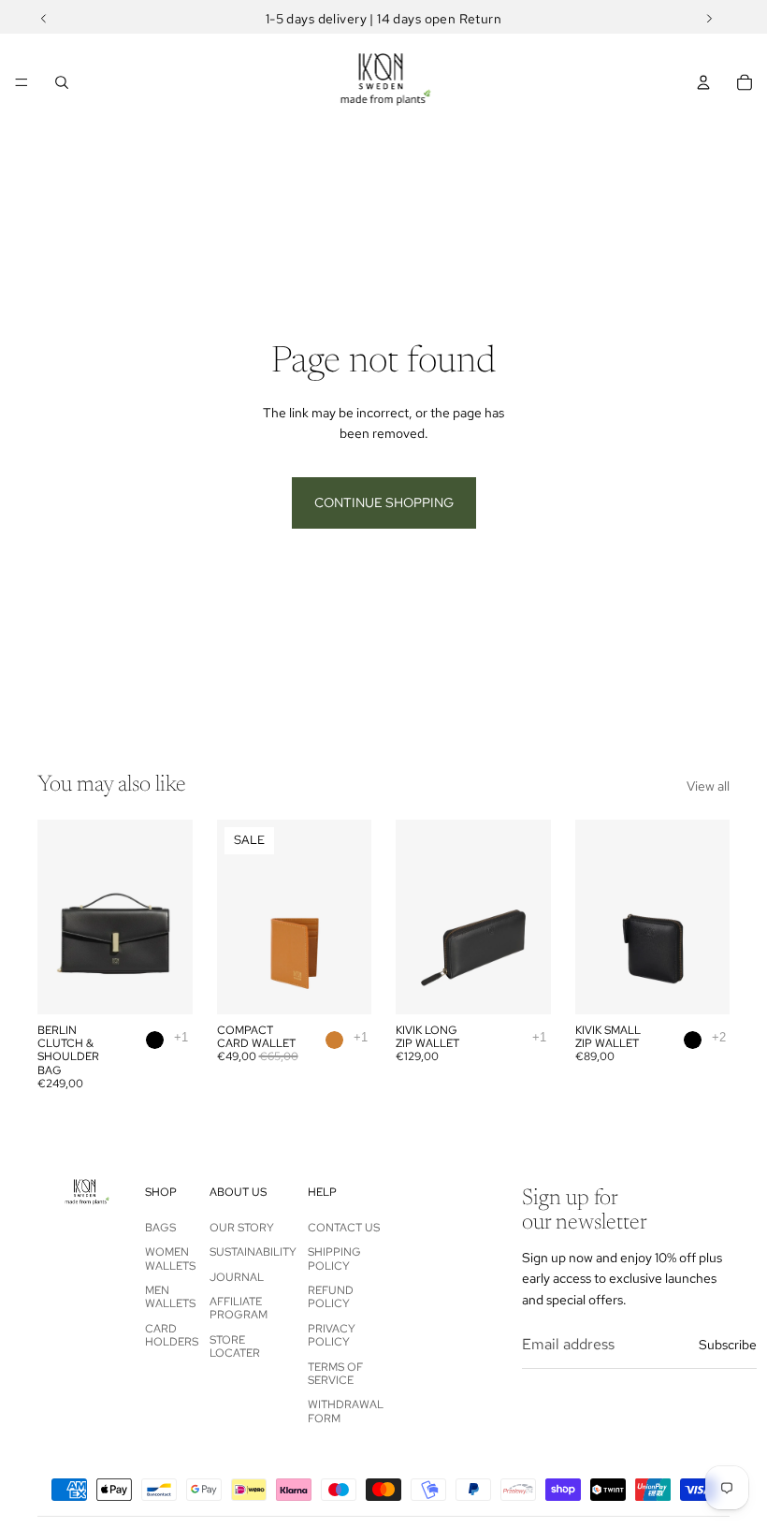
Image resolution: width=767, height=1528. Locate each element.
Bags (160, 1227)
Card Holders (171, 1335)
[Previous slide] (58, 917)
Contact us (344, 1227)
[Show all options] (181, 1037)
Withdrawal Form (346, 1411)
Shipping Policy (334, 1258)
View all (708, 786)
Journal (237, 1277)
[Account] (703, 82)
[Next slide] (172, 917)
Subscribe (728, 1344)
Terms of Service (335, 1374)
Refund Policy (331, 1297)
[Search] (61, 82)
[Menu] (21, 82)
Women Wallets (170, 1258)
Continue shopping (384, 502)
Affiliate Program (239, 1308)
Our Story (242, 1227)
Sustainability (253, 1251)
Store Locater (235, 1346)
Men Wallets (170, 1297)
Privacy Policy (331, 1335)
